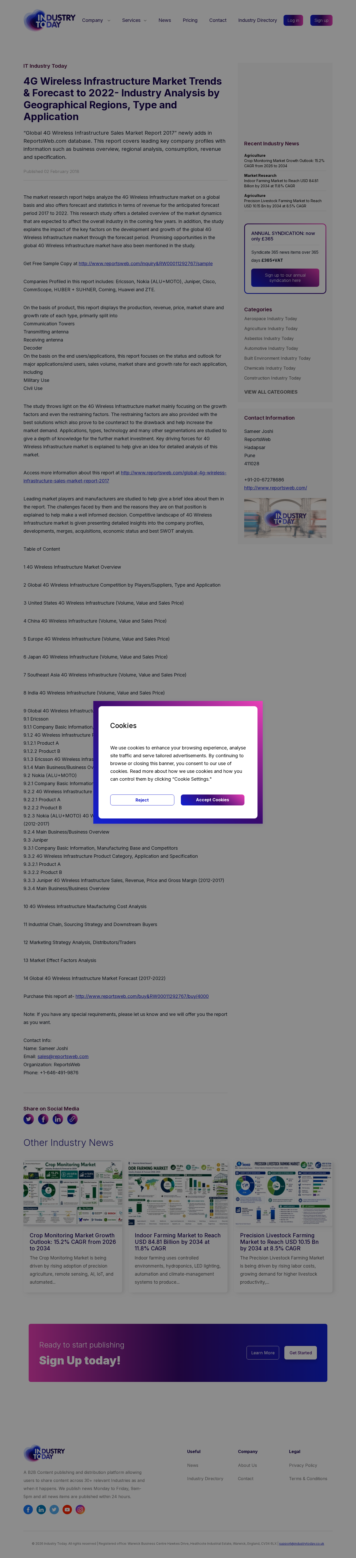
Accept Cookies (212, 799)
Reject (142, 800)
